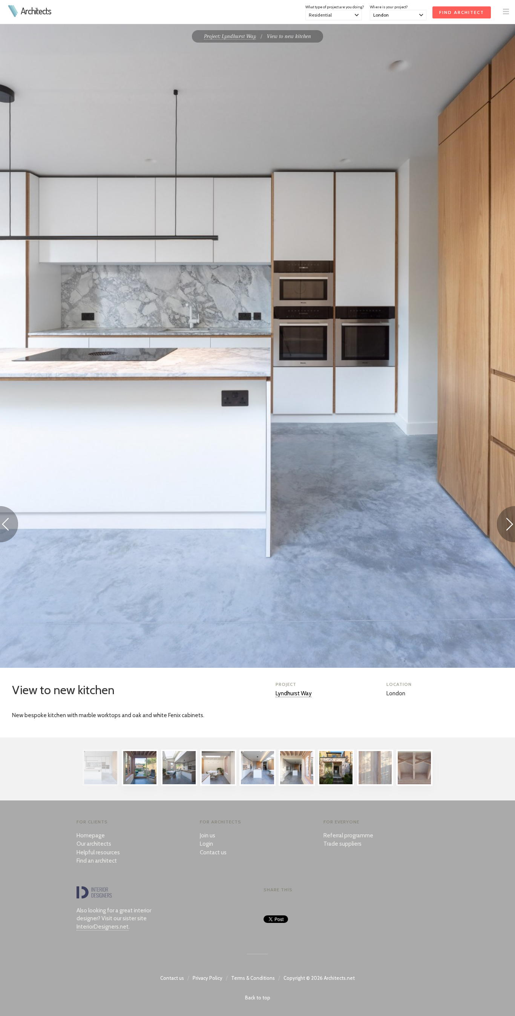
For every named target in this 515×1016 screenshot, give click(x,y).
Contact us (213, 852)
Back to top (257, 998)
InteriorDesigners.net (103, 926)
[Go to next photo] (506, 525)
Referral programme (348, 835)
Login (206, 843)
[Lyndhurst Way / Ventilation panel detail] (375, 783)
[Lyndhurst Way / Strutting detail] (414, 783)
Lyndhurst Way (294, 693)
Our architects (94, 843)
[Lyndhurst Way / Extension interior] (297, 783)
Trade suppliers (342, 843)
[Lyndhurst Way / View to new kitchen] (101, 783)
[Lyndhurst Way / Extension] (140, 783)
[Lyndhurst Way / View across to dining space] (218, 783)
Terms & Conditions (253, 978)
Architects (36, 10)
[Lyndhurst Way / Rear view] (336, 783)
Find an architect (97, 860)
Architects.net (339, 978)
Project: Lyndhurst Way (230, 36)
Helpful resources (98, 852)
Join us (207, 835)
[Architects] (13, 15)
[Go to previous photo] (9, 525)
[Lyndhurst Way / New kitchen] (257, 783)
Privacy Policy (207, 978)
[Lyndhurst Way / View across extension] (179, 783)
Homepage (91, 835)
